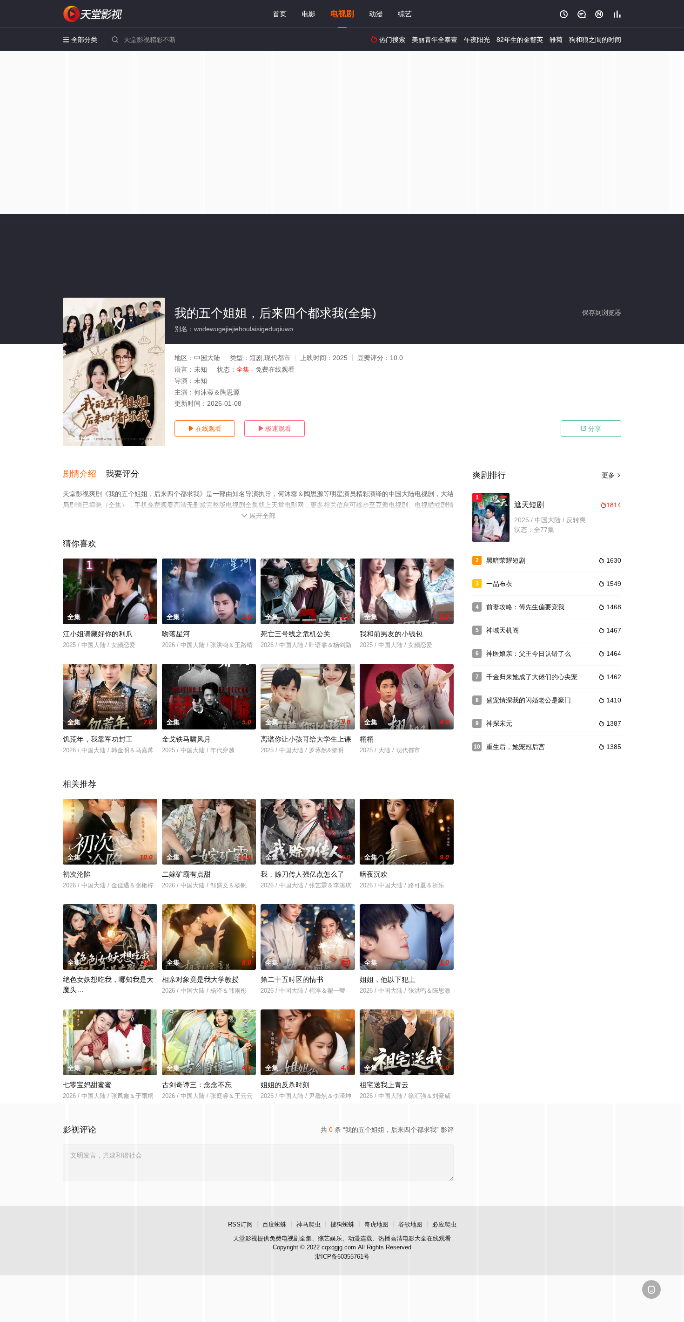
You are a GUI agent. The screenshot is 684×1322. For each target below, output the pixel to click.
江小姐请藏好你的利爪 (98, 634)
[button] (84, 474)
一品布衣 (499, 583)
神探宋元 (499, 723)
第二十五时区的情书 (292, 979)
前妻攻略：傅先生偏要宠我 (525, 607)
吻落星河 (176, 634)
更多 (611, 475)
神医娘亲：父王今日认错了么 (528, 653)
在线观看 (204, 428)
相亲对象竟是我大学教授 (200, 979)
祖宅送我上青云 (384, 1085)
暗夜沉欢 (374, 874)
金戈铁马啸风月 (186, 739)
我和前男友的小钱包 (391, 634)
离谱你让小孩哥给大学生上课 (306, 739)
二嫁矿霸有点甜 (186, 874)
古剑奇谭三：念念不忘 (197, 1085)
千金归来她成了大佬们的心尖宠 (531, 677)
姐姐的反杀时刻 (285, 1085)
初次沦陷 (77, 874)
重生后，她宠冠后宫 (515, 746)
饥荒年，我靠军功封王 (98, 739)
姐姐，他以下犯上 (388, 979)
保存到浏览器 (601, 312)
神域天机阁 (502, 630)
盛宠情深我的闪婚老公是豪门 (528, 700)
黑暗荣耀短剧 (505, 560)
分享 (591, 428)
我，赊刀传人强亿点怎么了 (302, 874)
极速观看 (274, 428)
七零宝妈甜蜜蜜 (87, 1085)
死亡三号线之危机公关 (295, 634)
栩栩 (367, 739)
